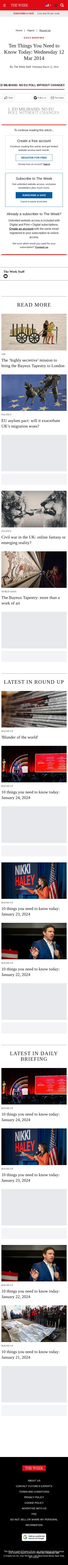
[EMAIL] (6, 276)
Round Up (45, 30)
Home (19, 30)
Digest (30, 30)
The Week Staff (22, 66)
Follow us (42, 98)
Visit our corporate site (47, 1553)
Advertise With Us (34, 1508)
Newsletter (59, 98)
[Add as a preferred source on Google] (34, 1537)
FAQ (34, 1514)
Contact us (41, 247)
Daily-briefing (34, 38)
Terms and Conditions (34, 1491)
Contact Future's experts (34, 1486)
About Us (34, 1480)
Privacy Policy (34, 1497)
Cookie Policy (34, 1502)
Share (10, 98)
